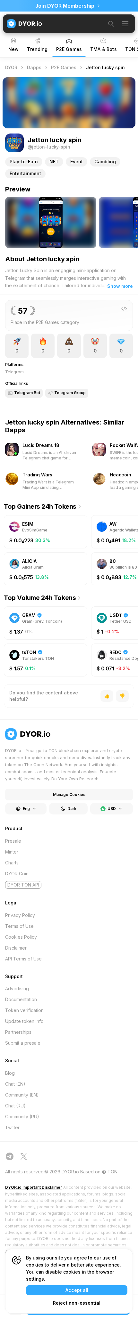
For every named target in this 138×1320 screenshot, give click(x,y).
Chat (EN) (15, 1084)
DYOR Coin (17, 873)
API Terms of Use (23, 958)
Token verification (24, 1010)
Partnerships (18, 1032)
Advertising (17, 988)
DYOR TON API (23, 884)
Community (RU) (22, 1116)
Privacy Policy (20, 915)
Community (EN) (22, 1094)
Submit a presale (22, 1043)
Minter (11, 851)
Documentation (21, 999)
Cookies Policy (21, 937)
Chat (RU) (15, 1105)
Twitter (12, 1127)
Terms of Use (19, 926)
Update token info (24, 1021)
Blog (10, 1073)
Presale (13, 841)
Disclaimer (16, 948)
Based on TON (98, 1171)
